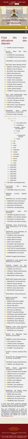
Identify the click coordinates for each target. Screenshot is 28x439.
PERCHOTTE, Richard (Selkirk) (16, 323)
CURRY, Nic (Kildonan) (13, 102)
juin (14, 143)
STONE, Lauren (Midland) (14, 380)
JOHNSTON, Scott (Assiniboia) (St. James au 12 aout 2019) (16, 232)
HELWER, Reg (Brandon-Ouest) (16, 214)
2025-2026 (13, 178)
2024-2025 (13, 176)
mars (14, 163)
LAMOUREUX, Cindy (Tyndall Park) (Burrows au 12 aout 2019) (16, 261)
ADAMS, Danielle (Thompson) (15, 47)
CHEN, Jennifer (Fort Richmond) (16, 82)
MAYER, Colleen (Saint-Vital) (15, 288)
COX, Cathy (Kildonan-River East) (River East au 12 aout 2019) (16, 95)
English (13, 2)
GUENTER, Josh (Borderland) (15, 207)
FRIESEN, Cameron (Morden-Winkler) (16, 194)
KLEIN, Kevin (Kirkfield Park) (15, 246)
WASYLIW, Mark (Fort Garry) (15, 386)
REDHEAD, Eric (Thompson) (15, 330)
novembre (16, 154)
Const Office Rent (21, 123)
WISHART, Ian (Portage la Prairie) (16, 396)
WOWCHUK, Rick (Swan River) (16, 398)
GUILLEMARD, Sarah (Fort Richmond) (16, 212)
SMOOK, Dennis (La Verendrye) (16, 373)
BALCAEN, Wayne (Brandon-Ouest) (16, 64)
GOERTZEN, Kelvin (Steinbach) (16, 201)
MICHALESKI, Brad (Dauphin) (15, 290)
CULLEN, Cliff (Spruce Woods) (15, 100)
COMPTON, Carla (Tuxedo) (14, 86)
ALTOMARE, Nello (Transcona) (15, 57)
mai (14, 141)
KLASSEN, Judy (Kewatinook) (15, 244)
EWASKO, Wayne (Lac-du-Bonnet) (16, 116)
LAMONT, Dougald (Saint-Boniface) (16, 256)
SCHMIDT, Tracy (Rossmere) (15, 348)
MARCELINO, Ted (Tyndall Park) (16, 281)
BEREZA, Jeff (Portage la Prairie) (16, 67)
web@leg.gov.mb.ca (21, 437)
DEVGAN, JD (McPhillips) (14, 107)
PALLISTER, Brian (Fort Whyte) (16, 316)
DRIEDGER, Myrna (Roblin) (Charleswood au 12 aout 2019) (16, 111)
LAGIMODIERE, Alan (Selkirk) (15, 252)
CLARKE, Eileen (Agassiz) (14, 84)
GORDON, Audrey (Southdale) (15, 203)
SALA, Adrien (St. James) (14, 341)
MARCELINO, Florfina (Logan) (15, 275)
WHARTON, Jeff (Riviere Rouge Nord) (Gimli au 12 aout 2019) (16, 391)
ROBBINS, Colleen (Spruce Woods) (16, 339)
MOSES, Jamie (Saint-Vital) (14, 303)
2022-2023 (13, 171)
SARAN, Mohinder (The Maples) (16, 345)
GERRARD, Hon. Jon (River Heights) (16, 198)
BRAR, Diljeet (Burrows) (14, 73)
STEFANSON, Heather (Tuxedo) (16, 378)
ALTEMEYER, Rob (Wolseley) (15, 55)
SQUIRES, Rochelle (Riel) (14, 376)
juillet (14, 145)
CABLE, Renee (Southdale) (14, 80)
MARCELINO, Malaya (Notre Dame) (16, 279)
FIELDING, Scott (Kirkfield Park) (16, 182)
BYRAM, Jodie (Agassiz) (14, 77)
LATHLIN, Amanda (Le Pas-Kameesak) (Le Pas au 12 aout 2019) (16, 266)
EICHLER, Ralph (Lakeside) (15, 114)
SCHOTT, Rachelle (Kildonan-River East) (16, 352)
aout (14, 147)
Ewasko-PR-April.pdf (21, 136)
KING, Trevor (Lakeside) (13, 241)
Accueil (5, 2)
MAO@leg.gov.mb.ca (7, 416)
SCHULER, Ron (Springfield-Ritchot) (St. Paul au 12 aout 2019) (16, 357)
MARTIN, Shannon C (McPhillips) (16, 285)
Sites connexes (14, 430)
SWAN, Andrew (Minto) (13, 382)
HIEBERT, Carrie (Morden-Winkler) (16, 217)
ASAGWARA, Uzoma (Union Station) (16, 61)
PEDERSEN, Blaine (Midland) (15, 321)
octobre (15, 152)
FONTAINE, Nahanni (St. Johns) (16, 190)
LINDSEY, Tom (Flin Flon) (14, 269)
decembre (16, 156)
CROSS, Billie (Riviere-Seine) (15, 98)
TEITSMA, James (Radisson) (15, 384)
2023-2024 (13, 173)
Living (18, 131)
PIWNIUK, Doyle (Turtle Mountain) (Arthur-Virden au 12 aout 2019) (16, 327)
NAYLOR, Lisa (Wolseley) (14, 310)
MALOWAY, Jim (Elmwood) (14, 273)
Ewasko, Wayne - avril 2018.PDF (21, 128)
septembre (16, 149)
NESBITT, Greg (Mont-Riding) (15, 312)
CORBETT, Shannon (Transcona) (16, 91)
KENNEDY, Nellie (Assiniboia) (15, 235)
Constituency (20, 125)
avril (14, 120)
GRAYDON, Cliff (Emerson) (14, 205)
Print (17, 133)
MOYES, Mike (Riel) (12, 305)
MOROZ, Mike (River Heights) (15, 301)
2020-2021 (13, 167)
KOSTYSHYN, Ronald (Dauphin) (16, 248)
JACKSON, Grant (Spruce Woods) (16, 221)
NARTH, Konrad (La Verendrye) (16, 307)
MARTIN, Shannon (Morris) (14, 283)
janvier (15, 158)
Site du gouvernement (14, 428)
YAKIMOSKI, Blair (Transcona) (15, 400)
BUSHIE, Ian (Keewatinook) (15, 75)
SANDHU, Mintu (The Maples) (15, 343)
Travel (18, 139)
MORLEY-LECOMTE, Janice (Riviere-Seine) (16, 298)
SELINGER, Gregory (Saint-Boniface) (16, 362)
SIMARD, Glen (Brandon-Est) (15, 364)
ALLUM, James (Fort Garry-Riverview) (16, 52)
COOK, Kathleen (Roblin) (14, 88)
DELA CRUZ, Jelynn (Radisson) (16, 104)
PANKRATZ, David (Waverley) (15, 318)
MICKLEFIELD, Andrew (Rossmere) (16, 294)
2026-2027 (13, 180)
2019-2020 (13, 165)
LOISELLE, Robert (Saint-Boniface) (17, 271)
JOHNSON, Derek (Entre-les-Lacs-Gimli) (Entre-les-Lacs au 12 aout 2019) (16, 226)
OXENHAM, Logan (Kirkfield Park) (16, 314)
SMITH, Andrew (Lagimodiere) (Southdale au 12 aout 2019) (16, 368)
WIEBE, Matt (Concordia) (14, 394)
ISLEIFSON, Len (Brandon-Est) (15, 219)
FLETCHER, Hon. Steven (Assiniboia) (16, 187)
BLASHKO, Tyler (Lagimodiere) (15, 71)
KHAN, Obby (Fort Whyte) (14, 237)
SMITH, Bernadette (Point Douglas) (17, 371)
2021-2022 (13, 169)
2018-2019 (13, 118)
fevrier (15, 160)
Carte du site (14, 427)
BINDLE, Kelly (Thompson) (14, 69)
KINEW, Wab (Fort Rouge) (14, 239)
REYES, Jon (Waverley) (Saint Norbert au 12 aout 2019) (16, 334)
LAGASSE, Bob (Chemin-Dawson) (16, 250)
